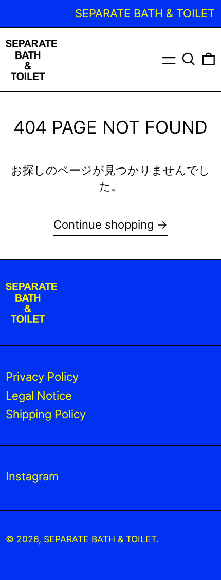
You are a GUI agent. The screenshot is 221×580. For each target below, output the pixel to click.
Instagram (32, 476)
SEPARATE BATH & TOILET (100, 539)
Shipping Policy (46, 414)
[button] (188, 59)
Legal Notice (39, 395)
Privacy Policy (42, 376)
